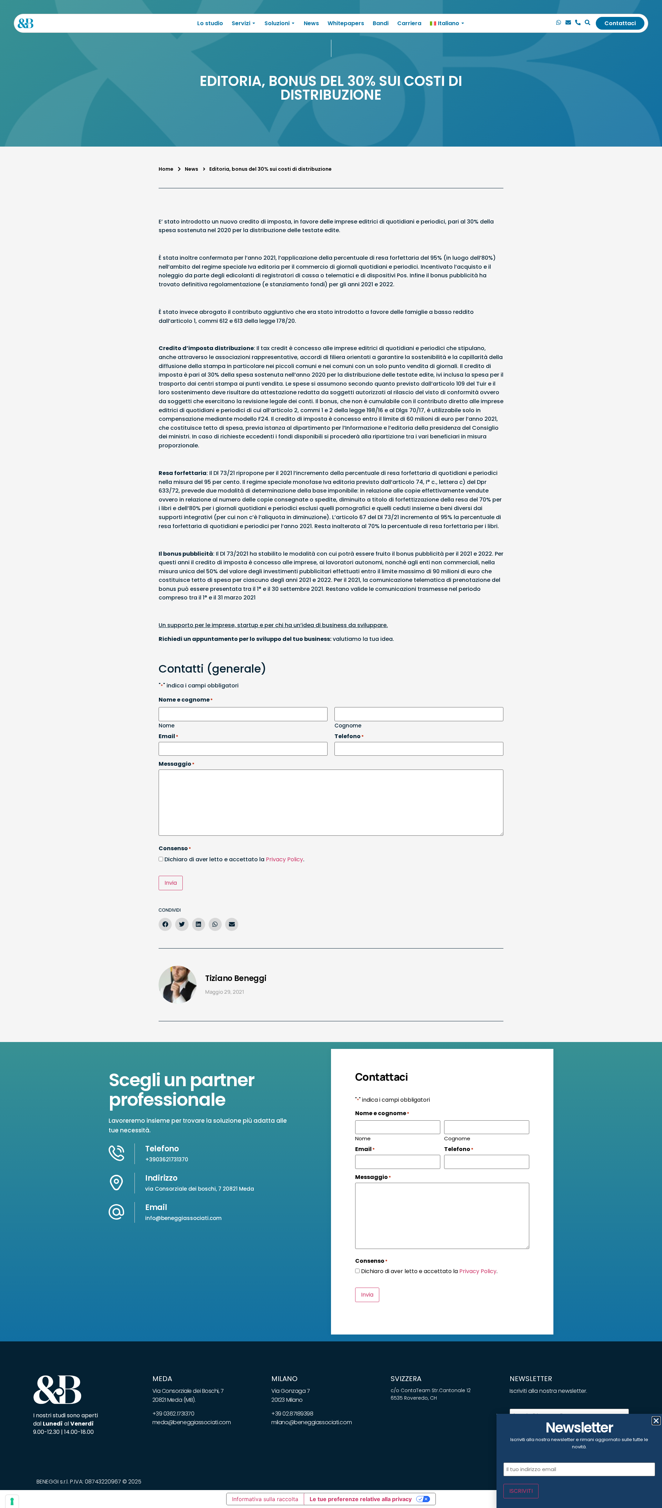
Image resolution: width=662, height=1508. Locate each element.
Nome (166, 725)
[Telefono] (578, 23)
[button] (165, 924)
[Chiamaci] (558, 23)
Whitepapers (346, 23)
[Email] (568, 23)
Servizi (241, 23)
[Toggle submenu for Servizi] (253, 23)
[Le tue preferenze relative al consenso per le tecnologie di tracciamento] (12, 1501)
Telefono (162, 1148)
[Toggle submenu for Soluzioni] (292, 23)
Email (156, 1207)
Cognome (347, 725)
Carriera (409, 23)
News (311, 23)
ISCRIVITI (521, 1491)
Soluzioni (277, 23)
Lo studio (210, 23)
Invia (170, 883)
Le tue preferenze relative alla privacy (361, 1499)
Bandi (381, 23)
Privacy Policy (284, 859)
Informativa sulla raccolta (265, 1499)
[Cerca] (587, 23)
